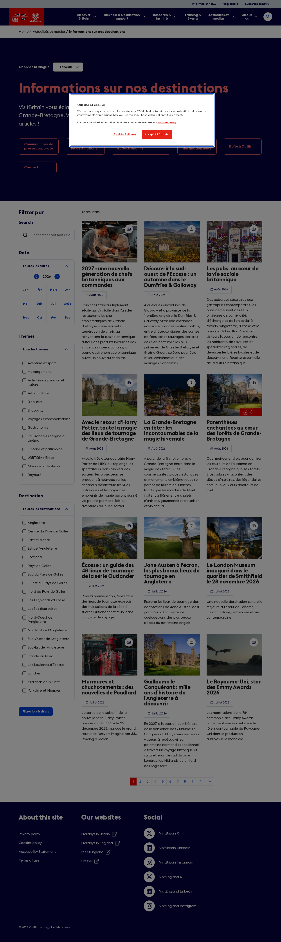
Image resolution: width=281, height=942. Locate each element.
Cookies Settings (124, 134)
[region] (142, 120)
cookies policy (167, 122)
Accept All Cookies (157, 134)
